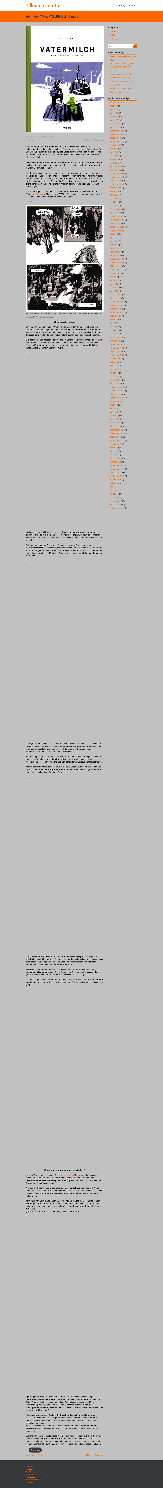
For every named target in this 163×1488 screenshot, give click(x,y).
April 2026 (114, 116)
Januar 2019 (115, 426)
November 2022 (117, 262)
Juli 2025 (114, 149)
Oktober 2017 (116, 472)
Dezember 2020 (117, 344)
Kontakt (30, 1482)
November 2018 (117, 433)
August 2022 (115, 273)
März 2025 (114, 163)
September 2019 (117, 398)
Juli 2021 (114, 319)
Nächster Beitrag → (95, 1455)
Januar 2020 (115, 383)
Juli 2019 (114, 405)
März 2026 (114, 120)
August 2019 (115, 401)
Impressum (31, 1477)
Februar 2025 (116, 166)
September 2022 (117, 270)
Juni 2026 (114, 109)
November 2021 (117, 305)
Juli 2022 (114, 277)
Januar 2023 (115, 255)
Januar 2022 (115, 298)
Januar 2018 (115, 462)
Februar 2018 (116, 458)
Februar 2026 (116, 124)
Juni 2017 (114, 487)
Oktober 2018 (116, 437)
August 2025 (115, 145)
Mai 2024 (114, 198)
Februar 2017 (116, 501)
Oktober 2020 (116, 351)
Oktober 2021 (116, 309)
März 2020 (114, 376)
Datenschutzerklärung (35, 1479)
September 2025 (117, 141)
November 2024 (117, 177)
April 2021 (114, 330)
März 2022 (114, 291)
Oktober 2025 (116, 138)
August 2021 (115, 316)
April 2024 (114, 202)
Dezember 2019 (117, 387)
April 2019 (114, 415)
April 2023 (114, 245)
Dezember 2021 (117, 302)
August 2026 (115, 102)
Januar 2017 (115, 504)
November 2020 (117, 348)
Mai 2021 (114, 327)
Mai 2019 (114, 412)
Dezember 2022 (117, 259)
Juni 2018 (114, 451)
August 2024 (115, 188)
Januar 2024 (115, 213)
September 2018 (117, 440)
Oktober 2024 (116, 181)
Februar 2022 (116, 294)
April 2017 (114, 494)
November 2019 (117, 391)
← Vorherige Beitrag (35, 1455)
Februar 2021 (116, 337)
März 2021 (114, 334)
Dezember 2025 (117, 131)
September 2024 (117, 184)
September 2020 (117, 355)
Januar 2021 (115, 341)
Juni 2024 (114, 195)
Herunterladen (35, 1450)
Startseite (31, 1466)
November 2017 (117, 469)
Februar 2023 (116, 252)
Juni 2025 (114, 152)
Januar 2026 (115, 127)
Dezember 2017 (117, 465)
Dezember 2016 (117, 508)
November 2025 (117, 134)
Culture (133, 5)
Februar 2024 (116, 209)
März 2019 (114, 419)
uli (26, 1450)
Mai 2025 (114, 156)
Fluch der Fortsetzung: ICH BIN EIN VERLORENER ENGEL (122, 67)
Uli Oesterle (88, 140)
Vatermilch (99, 140)
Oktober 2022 (116, 266)
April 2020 (114, 373)
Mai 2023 (114, 241)
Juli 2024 (114, 191)
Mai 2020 (114, 369)
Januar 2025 (115, 170)
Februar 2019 (116, 423)
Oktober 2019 (116, 394)
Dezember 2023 (117, 216)
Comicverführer (67, 1175)
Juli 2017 (114, 483)
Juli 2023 (114, 234)
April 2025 (114, 159)
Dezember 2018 (117, 430)
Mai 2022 (114, 284)
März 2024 (114, 205)
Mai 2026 (114, 113)
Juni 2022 (114, 280)
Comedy (120, 5)
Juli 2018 (114, 448)
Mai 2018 (114, 455)
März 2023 (114, 248)
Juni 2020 (114, 366)
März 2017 (114, 497)
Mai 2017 (114, 490)
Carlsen (39, 194)
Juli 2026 (114, 106)
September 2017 (117, 476)
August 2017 (115, 480)
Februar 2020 (116, 380)
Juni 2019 (114, 408)
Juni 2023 (114, 238)
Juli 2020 (114, 362)
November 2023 (117, 220)
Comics (108, 5)
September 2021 (117, 312)
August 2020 (115, 359)
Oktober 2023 (116, 223)
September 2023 (117, 227)
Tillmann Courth (42, 5)
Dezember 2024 (117, 173)
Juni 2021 (114, 323)
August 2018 (115, 444)
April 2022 (114, 287)
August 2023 (115, 230)
